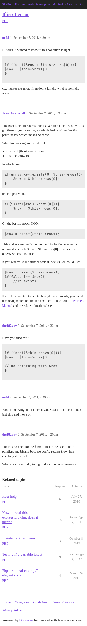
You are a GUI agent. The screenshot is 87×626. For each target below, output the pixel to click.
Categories (22, 602)
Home (6, 602)
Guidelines (40, 602)
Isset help (9, 496)
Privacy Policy (12, 610)
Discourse (26, 620)
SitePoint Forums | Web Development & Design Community (42, 4)
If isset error (15, 14)
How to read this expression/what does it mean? (20, 517)
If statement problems (18, 538)
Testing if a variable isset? (22, 554)
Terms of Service (63, 602)
